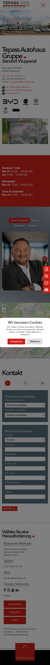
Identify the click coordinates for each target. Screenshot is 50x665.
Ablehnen (35, 341)
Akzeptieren (16, 341)
